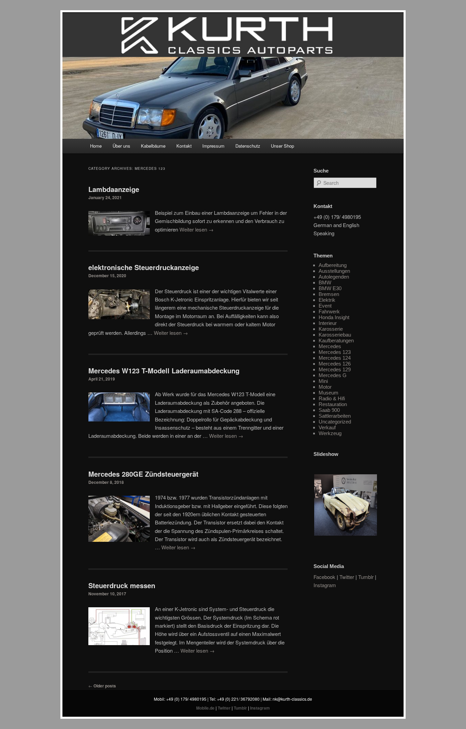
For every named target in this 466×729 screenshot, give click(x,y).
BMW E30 (330, 288)
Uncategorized (335, 422)
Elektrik (327, 300)
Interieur (328, 323)
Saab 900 (329, 410)
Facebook (324, 576)
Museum (328, 393)
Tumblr (366, 576)
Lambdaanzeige (113, 189)
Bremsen (329, 294)
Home (96, 146)
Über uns (121, 146)
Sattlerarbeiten (335, 416)
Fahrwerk (329, 311)
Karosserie (331, 329)
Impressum (213, 146)
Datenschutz (247, 146)
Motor (325, 387)
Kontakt (184, 146)
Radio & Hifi (332, 398)
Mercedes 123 (335, 352)
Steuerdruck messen (121, 585)
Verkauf (327, 427)
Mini (323, 381)
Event (325, 306)
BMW (325, 282)
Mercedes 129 (335, 369)
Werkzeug (330, 433)
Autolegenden (334, 277)
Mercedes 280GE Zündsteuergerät (143, 474)
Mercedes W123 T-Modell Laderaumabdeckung (163, 370)
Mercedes (330, 346)
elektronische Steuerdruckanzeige (143, 267)
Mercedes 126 (335, 364)
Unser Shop (282, 146)
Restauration (333, 404)
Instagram (325, 585)
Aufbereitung (333, 265)
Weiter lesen (196, 229)
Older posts (102, 686)
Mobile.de (205, 708)
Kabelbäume (153, 146)
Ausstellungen (334, 271)
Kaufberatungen (336, 340)
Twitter (346, 576)
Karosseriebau (335, 335)
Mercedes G (333, 375)
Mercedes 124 (335, 358)
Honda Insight (334, 317)
